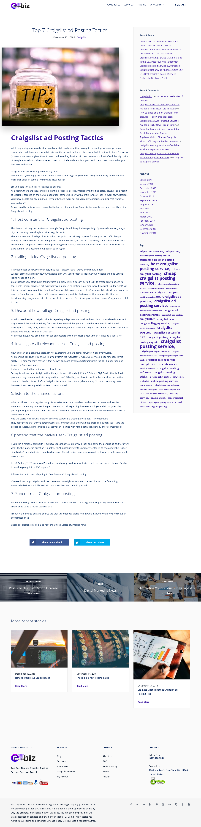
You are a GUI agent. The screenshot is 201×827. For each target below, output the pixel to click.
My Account (63, 776)
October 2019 (147, 196)
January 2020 (146, 184)
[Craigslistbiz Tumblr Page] (182, 804)
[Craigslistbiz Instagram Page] (163, 804)
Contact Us (154, 766)
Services (61, 761)
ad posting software (151, 251)
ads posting (172, 251)
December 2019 (148, 188)
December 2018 (148, 228)
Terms (106, 771)
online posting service (164, 380)
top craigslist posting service (161, 402)
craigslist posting (158, 337)
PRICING (142, 4)
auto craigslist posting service (155, 255)
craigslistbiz (146, 96)
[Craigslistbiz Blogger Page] (189, 804)
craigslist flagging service (154, 323)
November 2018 (148, 232)
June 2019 (145, 212)
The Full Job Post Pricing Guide (92, 677)
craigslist (161, 292)
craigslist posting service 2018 (154, 351)
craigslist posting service (160, 343)
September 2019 (148, 200)
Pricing (106, 776)
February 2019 (147, 220)
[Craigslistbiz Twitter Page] (137, 804)
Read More (21, 685)
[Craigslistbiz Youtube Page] (144, 804)
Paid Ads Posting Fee (149, 389)
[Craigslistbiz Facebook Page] (131, 804)
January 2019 (146, 224)
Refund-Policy (110, 766)
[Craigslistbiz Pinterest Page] (156, 804)
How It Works (64, 766)
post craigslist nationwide (157, 394)
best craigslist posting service (159, 266)
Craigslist (82, 37)
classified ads (146, 292)
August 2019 (146, 204)
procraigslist (158, 397)
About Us (107, 756)
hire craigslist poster (159, 376)
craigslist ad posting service (158, 303)
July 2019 (144, 208)
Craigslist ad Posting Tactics (57, 137)
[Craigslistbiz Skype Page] (176, 804)
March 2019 (146, 216)
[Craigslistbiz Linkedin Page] (150, 804)
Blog (59, 756)
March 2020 (146, 179)
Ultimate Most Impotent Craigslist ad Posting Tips (158, 691)
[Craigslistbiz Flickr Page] (169, 804)
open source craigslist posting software (159, 385)
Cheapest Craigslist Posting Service (163, 288)
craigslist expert (167, 319)
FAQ (105, 761)
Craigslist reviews (66, 771)
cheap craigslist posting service (158, 278)
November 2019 (148, 192)
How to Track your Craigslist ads (32, 677)
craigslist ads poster (172, 314)
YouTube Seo (113, 4)
